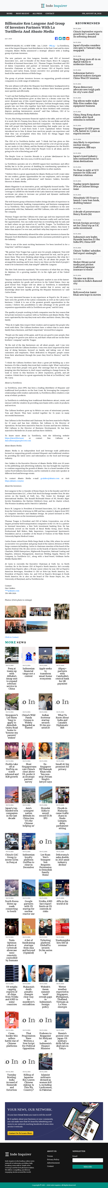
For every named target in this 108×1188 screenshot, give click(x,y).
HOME (9, 13)
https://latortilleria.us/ (14, 438)
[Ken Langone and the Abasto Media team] (15, 626)
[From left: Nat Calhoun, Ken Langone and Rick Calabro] (61, 611)
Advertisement (53, 1163)
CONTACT (49, 13)
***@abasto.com (12, 591)
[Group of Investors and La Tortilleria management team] (40, 611)
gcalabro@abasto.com (50, 478)
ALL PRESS (37, 13)
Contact (50, 1166)
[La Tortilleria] (37, 626)
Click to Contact (12, 637)
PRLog (52, 46)
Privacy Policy (53, 1159)
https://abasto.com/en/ (14, 481)
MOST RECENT (22, 13)
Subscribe (88, 1167)
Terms (50, 1156)
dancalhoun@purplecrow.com (18, 441)
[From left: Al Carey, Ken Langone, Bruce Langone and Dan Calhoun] (15, 611)
